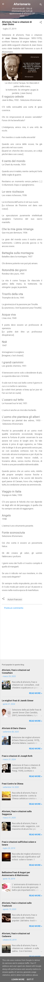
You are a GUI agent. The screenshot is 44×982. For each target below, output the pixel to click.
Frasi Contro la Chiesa (12, 783)
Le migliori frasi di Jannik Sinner (17, 700)
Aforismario (22, 4)
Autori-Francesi (15, 599)
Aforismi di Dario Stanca (14, 728)
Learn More (17, 979)
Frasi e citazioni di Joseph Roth (17, 756)
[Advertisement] (22, 634)
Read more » (35, 693)
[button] (40, 22)
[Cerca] (40, 4)
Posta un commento (13, 608)
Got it (30, 979)
